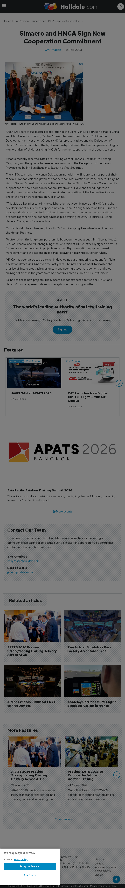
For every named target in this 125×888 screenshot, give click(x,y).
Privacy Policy (21, 859)
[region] (30, 866)
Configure (30, 875)
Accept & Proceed (30, 866)
